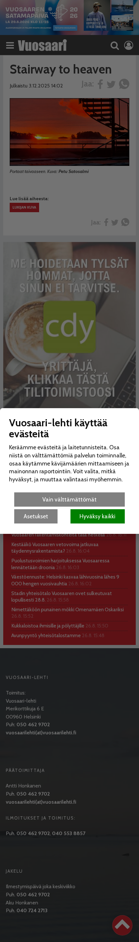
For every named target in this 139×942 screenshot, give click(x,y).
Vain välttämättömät (69, 499)
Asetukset (36, 516)
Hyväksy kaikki (97, 516)
